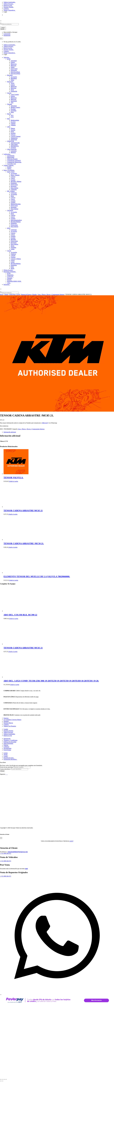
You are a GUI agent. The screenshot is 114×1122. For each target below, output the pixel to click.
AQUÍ (71, 841)
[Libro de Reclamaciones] (23, 825)
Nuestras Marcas (8, 723)
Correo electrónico (5, 769)
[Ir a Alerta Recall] (6, 16)
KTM (18, 294)
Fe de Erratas (7, 750)
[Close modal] (0, 994)
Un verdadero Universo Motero (12, 719)
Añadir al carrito (13, 481)
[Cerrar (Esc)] (6, 1079)
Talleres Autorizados (9, 2)
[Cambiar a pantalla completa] (2, 1079)
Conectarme (7, 34)
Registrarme (7, 35)
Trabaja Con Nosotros (10, 726)
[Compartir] (4, 1079)
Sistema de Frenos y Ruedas (29, 294)
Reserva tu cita (8, 5)
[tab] (59, 432)
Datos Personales (8, 743)
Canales (6, 729)
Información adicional (10, 432)
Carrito (6, 756)
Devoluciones (7, 748)
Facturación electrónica (10, 759)
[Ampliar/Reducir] (0, 1079)
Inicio (1, 294)
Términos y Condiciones (10, 740)
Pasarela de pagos (9, 758)
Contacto (6, 8)
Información (7, 738)
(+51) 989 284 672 (5, 853)
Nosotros (6, 721)
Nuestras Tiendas (9, 7)
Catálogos (6, 746)
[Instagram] (7, 774)
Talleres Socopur (8, 4)
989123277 (45, 423)
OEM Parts (12, 294)
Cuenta (6, 753)
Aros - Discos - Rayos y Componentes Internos (51, 294)
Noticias (6, 745)
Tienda (6, 294)
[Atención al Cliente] (57, 992)
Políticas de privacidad (10, 742)
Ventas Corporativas (9, 10)
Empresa (6, 718)
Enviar (2, 771)
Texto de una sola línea (7, 767)
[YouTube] (6, 774)
